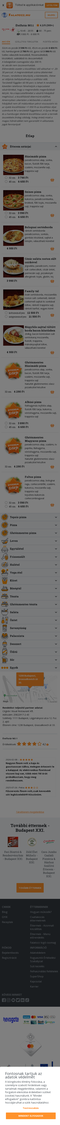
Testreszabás (31, 1108)
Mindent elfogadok (30, 1115)
